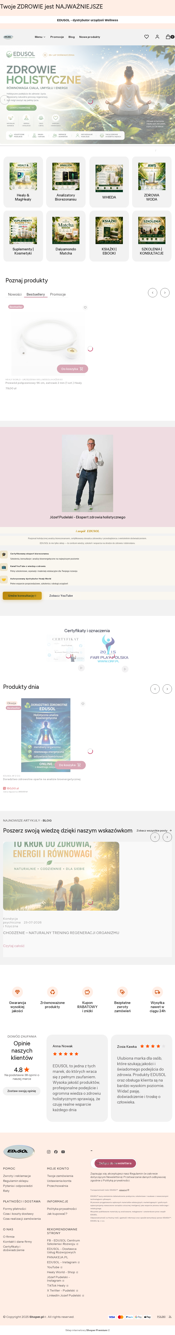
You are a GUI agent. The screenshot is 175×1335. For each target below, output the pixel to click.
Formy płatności (14, 1209)
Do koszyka (70, 369)
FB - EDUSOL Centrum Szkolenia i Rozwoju (63, 1242)
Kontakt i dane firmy (17, 1242)
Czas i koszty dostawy (18, 1214)
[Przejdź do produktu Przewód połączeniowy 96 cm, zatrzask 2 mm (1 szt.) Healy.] (48, 339)
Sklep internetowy (86, 1330)
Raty (6, 1191)
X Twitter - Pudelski (61, 1290)
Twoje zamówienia (60, 1176)
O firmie (9, 1237)
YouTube (53, 1267)
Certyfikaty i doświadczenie (13, 1248)
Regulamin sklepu (15, 1181)
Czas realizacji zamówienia (22, 1219)
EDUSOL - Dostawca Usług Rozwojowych (61, 1250)
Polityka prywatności (62, 1209)
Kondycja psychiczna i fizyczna (12, 922)
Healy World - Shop (61, 1272)
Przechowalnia (57, 1186)
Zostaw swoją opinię (21, 1091)
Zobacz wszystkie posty (152, 830)
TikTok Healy (56, 1285)
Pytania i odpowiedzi (18, 1186)
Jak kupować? (57, 1214)
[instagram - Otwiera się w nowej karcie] (49, 1152)
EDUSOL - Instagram (62, 1262)
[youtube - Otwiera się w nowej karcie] (63, 1152)
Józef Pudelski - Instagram (58, 1278)
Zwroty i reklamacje (17, 1176)
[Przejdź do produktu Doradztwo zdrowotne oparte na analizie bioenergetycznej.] (46, 735)
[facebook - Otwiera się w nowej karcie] (56, 1152)
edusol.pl (123, 1190)
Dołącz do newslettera (115, 1163)
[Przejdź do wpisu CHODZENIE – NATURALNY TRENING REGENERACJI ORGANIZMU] (61, 876)
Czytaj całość (14, 946)
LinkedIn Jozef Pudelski (64, 1295)
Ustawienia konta (59, 1181)
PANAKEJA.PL (57, 1257)
